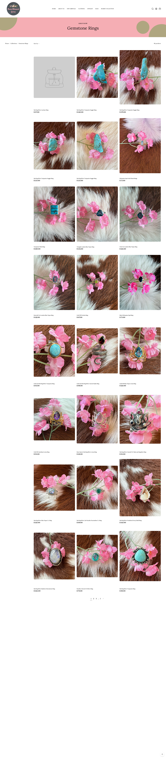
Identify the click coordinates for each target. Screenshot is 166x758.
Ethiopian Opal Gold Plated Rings (128, 178)
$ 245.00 (37, 591)
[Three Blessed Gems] (13, 8)
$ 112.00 (37, 317)
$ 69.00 (80, 522)
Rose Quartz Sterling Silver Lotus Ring (87, 452)
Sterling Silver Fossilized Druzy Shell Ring (131, 520)
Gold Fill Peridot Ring (82, 315)
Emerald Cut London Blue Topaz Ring (43, 315)
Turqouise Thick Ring (39, 246)
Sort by (36, 43)
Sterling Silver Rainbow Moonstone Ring (44, 588)
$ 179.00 (123, 112)
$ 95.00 (37, 386)
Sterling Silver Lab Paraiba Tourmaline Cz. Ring (89, 520)
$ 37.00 (36, 112)
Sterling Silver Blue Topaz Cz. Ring (43, 520)
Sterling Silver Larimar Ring (41, 110)
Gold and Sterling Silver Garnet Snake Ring (88, 383)
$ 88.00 (122, 591)
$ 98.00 (80, 386)
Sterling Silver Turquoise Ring (127, 588)
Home (7, 43)
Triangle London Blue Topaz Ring (85, 247)
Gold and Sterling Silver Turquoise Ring (44, 383)
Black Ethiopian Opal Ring (126, 315)
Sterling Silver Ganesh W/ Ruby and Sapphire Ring (133, 452)
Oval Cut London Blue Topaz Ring (128, 246)
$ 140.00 (80, 112)
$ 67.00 (79, 317)
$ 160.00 (37, 249)
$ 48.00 (80, 454)
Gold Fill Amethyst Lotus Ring (41, 452)
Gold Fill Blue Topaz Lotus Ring (128, 383)
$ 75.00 (122, 180)
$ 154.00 (80, 249)
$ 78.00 (79, 591)
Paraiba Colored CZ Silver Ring (85, 588)
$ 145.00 (123, 522)
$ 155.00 (37, 180)
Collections (14, 43)
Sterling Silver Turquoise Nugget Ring (86, 110)
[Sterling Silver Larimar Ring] (54, 77)
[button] (61, 8)
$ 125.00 (123, 249)
